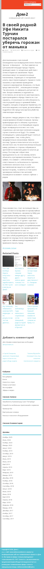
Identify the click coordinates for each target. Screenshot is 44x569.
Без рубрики (7, 377)
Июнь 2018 (7, 494)
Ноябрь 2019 (7, 451)
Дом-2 (22, 14)
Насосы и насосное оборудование (15, 416)
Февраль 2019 (8, 472)
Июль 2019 (7, 459)
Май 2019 (6, 464)
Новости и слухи (28, 50)
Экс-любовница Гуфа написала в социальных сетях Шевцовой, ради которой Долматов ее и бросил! (20, 316)
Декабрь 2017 (8, 511)
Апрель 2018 (7, 500)
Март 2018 (6, 502)
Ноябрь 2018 (7, 481)
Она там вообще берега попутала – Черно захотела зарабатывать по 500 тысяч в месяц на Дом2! (8, 279)
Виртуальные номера (11, 412)
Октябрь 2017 (8, 516)
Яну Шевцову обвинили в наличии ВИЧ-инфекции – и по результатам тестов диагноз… (8, 314)
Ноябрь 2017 (7, 513)
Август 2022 (7, 448)
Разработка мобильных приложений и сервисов (21, 405)
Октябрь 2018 (8, 483)
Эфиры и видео (8, 390)
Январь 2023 (7, 445)
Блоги (5, 379)
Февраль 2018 (8, 505)
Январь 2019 (7, 475)
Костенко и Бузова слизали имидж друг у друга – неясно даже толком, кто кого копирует (20, 276)
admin (6, 50)
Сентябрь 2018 (8, 486)
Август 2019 (7, 456)
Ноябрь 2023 (7, 443)
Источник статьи (9, 248)
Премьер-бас (7, 409)
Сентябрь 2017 (8, 519)
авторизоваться (8, 344)
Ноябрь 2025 (7, 437)
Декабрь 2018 (8, 478)
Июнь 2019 (7, 462)
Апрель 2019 (7, 467)
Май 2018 (6, 497)
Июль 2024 (7, 440)
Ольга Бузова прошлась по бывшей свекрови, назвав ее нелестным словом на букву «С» (32, 314)
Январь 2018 (7, 508)
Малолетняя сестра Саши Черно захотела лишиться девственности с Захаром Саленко (32, 276)
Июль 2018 (7, 492)
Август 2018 (7, 489)
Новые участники (9, 385)
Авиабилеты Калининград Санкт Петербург (19, 402)
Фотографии (7, 387)
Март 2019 (6, 470)
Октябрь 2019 (8, 454)
